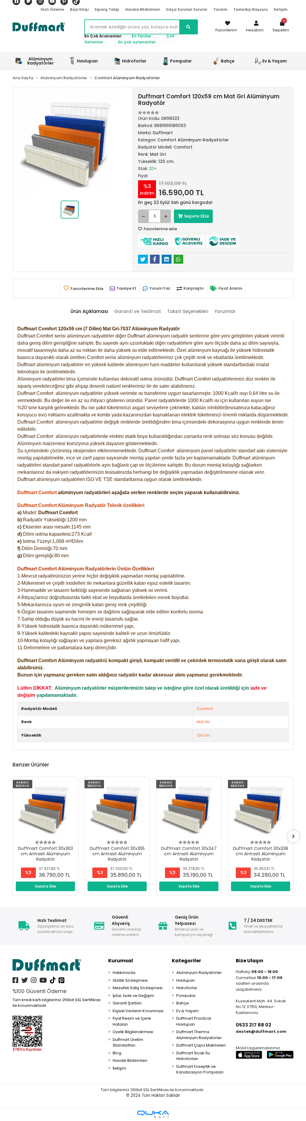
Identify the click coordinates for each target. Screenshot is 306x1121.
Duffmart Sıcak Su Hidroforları (193, 1056)
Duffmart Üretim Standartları (128, 1042)
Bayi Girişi (79, 9)
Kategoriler (186, 960)
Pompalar (186, 995)
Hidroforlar (186, 988)
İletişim (280, 9)
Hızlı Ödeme (52, 9)
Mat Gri (203, 722)
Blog (117, 1053)
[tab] (89, 311)
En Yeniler (142, 36)
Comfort (205, 708)
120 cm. (204, 735)
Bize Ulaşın (249, 960)
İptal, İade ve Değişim (133, 995)
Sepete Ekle (196, 216)
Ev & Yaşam (187, 1011)
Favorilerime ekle (160, 229)
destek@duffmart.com (261, 1031)
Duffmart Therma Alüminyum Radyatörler (199, 1035)
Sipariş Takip (106, 9)
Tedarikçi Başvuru (250, 9)
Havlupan (185, 980)
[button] (255, 26)
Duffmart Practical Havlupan (193, 1021)
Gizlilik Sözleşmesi (130, 980)
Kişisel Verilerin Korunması (138, 1011)
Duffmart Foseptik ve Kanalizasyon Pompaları (200, 1069)
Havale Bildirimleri (142, 9)
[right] (293, 836)
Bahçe (182, 1003)
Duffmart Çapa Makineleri (201, 1045)
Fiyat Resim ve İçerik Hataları (132, 1021)
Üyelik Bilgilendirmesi (133, 1032)
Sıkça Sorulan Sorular (186, 9)
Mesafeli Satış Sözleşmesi (138, 988)
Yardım (220, 9)
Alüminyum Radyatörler (199, 972)
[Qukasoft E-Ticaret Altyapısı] (153, 1114)
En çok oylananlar (137, 42)
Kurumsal (120, 960)
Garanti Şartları (127, 1003)
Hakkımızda (124, 972)
